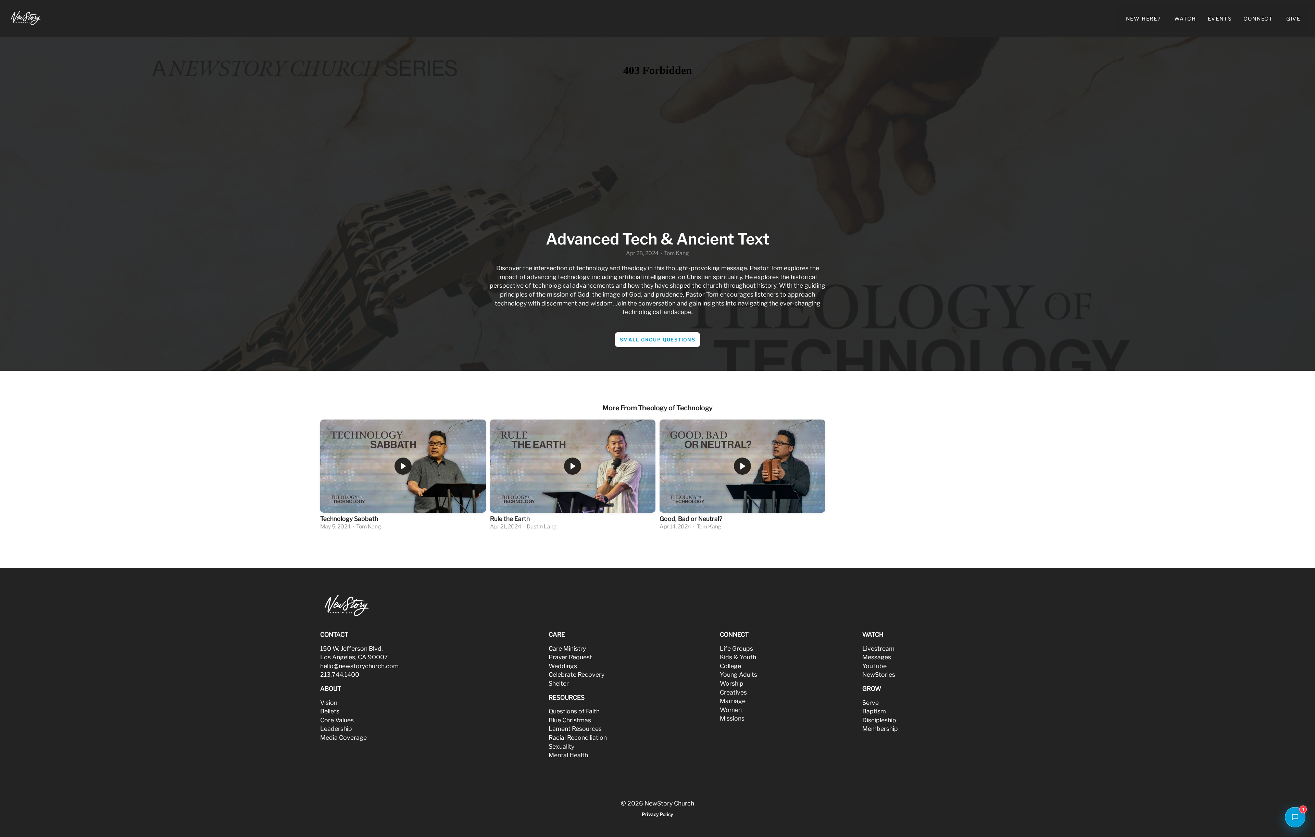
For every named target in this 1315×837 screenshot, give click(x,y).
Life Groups (736, 648)
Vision (328, 702)
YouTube (874, 666)
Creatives (733, 692)
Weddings (563, 666)
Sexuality (561, 746)
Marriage (733, 700)
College (730, 666)
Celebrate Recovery (576, 674)
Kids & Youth (738, 657)
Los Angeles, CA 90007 (354, 657)
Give (1293, 19)
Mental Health (568, 755)
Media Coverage (343, 737)
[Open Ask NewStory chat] (1295, 817)
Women (731, 709)
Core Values (337, 720)
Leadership (336, 728)
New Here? (1144, 19)
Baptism (874, 711)
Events (1220, 19)
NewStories (878, 674)
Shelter (559, 683)
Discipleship (879, 720)
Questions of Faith (574, 711)
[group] (403, 476)
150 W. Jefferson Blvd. (351, 648)
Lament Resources (575, 728)
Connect (1258, 19)
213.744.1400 (339, 674)
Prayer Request (570, 657)
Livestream (878, 648)
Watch (1185, 19)
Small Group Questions (657, 339)
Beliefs (329, 711)
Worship (731, 683)
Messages (876, 657)
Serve (870, 702)
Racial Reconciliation (578, 737)
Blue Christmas (570, 720)
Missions (732, 718)
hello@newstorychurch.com (359, 666)
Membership (880, 728)
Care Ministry (567, 648)
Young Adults (738, 674)
